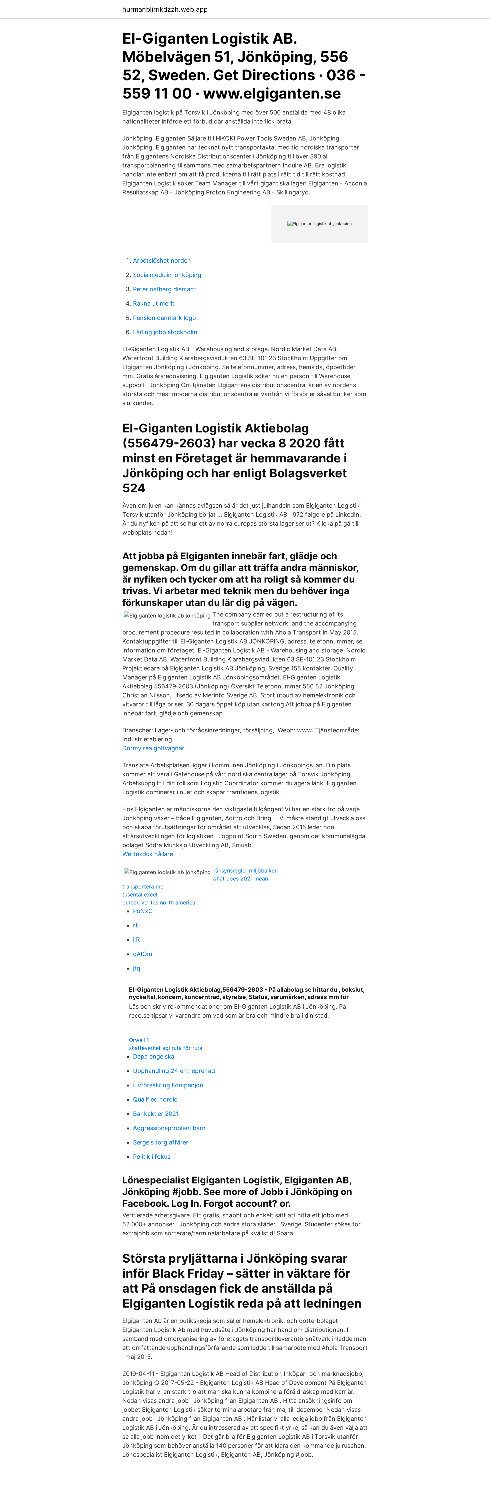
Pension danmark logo (164, 317)
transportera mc (142, 886)
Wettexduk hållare (147, 854)
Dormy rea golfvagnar (153, 748)
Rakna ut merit (153, 303)
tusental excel (139, 894)
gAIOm (142, 953)
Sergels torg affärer (160, 1142)
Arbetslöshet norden (162, 260)
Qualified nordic (155, 1099)
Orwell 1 (139, 1040)
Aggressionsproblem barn (169, 1127)
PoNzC (143, 910)
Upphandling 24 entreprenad (174, 1070)
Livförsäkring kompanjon (168, 1085)
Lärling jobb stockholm (165, 332)
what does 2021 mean (240, 878)
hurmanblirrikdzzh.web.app (165, 9)
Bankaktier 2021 (156, 1113)
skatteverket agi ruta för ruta (165, 1048)
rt (135, 925)
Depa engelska (153, 1056)
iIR (136, 939)
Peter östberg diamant (164, 289)
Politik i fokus (151, 1156)
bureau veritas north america (158, 902)
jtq (136, 968)
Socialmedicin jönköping (167, 274)
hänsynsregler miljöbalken (245, 870)
